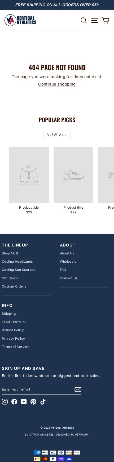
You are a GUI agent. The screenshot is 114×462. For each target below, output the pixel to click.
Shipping (9, 314)
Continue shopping (57, 84)
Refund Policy (13, 330)
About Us (67, 253)
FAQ (63, 270)
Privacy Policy (13, 338)
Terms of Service (15, 347)
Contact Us (69, 278)
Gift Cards (10, 278)
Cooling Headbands (17, 261)
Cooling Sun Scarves (18, 270)
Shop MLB (10, 253)
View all (57, 135)
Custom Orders (14, 286)
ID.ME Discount (14, 322)
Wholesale (68, 261)
